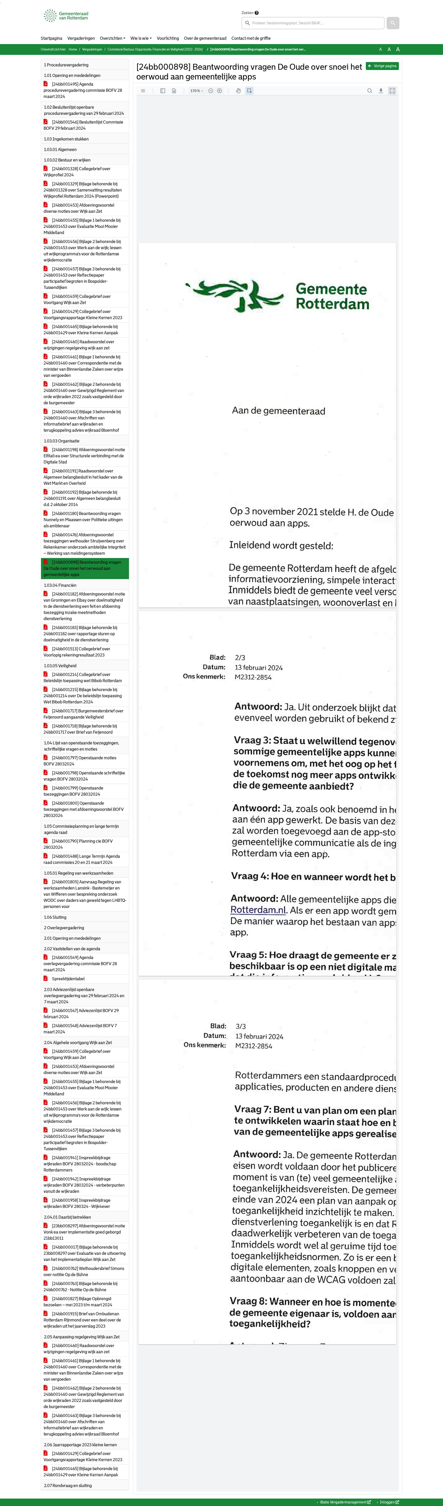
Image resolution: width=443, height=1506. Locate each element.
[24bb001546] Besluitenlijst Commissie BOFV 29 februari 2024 (83, 125)
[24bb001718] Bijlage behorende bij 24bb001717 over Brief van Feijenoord (80, 729)
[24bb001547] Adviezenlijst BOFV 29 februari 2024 (81, 1013)
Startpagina (51, 38)
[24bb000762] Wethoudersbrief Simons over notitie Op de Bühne (84, 1271)
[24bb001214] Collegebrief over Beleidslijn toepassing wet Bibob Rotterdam (83, 677)
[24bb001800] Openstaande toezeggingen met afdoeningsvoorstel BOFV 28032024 (84, 809)
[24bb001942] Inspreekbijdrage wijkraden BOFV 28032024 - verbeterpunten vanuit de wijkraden (84, 1185)
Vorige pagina (385, 66)
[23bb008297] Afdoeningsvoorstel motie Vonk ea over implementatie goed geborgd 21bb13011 (84, 1232)
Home (73, 49)
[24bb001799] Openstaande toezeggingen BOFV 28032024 (73, 791)
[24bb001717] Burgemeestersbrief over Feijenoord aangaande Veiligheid (84, 714)
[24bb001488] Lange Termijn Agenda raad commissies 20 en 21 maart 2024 (82, 859)
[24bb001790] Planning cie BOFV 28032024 (78, 844)
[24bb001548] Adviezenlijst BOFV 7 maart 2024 (80, 1029)
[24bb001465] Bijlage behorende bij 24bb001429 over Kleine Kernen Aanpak (81, 330)
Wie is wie (139, 38)
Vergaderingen (81, 38)
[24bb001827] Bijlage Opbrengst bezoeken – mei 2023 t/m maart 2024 (78, 1302)
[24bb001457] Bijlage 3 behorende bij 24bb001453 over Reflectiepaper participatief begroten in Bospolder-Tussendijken (82, 278)
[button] (393, 23)
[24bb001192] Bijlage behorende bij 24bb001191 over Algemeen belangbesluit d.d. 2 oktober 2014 (82, 498)
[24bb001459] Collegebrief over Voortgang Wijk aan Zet (77, 299)
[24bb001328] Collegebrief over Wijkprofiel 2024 (77, 172)
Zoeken (247, 13)
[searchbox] (313, 23)
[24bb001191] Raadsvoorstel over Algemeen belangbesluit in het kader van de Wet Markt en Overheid (83, 477)
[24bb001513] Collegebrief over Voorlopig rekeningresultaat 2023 (77, 652)
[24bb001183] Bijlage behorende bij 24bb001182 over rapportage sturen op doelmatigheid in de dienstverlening (80, 633)
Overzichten (111, 38)
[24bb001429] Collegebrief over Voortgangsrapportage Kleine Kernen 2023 (83, 314)
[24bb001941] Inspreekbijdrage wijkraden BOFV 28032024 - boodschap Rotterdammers (80, 1164)
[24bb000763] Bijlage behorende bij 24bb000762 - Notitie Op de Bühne (80, 1286)
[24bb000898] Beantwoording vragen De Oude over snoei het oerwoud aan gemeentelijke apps (82, 568)
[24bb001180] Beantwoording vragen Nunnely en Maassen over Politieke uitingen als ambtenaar (83, 519)
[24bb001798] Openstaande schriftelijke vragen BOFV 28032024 (84, 776)
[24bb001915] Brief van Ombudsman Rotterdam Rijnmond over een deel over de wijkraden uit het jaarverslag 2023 (82, 1320)
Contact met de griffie (251, 38)
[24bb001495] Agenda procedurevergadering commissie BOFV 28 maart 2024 (83, 90)
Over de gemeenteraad (205, 38)
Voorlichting (168, 38)
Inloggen (387, 1502)
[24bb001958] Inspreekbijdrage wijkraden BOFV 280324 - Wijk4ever (77, 1203)
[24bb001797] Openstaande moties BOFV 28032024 (80, 761)
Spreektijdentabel (68, 979)
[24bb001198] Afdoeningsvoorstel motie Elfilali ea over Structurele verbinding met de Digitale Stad (84, 456)
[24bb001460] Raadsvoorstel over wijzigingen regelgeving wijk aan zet (79, 345)
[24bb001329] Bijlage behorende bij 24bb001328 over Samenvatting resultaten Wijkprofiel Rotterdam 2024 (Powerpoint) (83, 190)
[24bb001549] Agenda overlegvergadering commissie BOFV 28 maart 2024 (80, 963)
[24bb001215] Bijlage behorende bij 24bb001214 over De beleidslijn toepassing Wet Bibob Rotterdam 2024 (83, 696)
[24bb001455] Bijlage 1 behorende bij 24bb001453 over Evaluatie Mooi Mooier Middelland (82, 226)
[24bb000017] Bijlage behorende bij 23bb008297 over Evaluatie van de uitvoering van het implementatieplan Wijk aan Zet (85, 1253)
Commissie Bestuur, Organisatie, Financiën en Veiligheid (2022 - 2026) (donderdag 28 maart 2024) (174, 49)
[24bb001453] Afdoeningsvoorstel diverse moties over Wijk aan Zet (79, 208)
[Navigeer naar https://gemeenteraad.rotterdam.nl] (66, 19)
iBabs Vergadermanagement (343, 1502)
